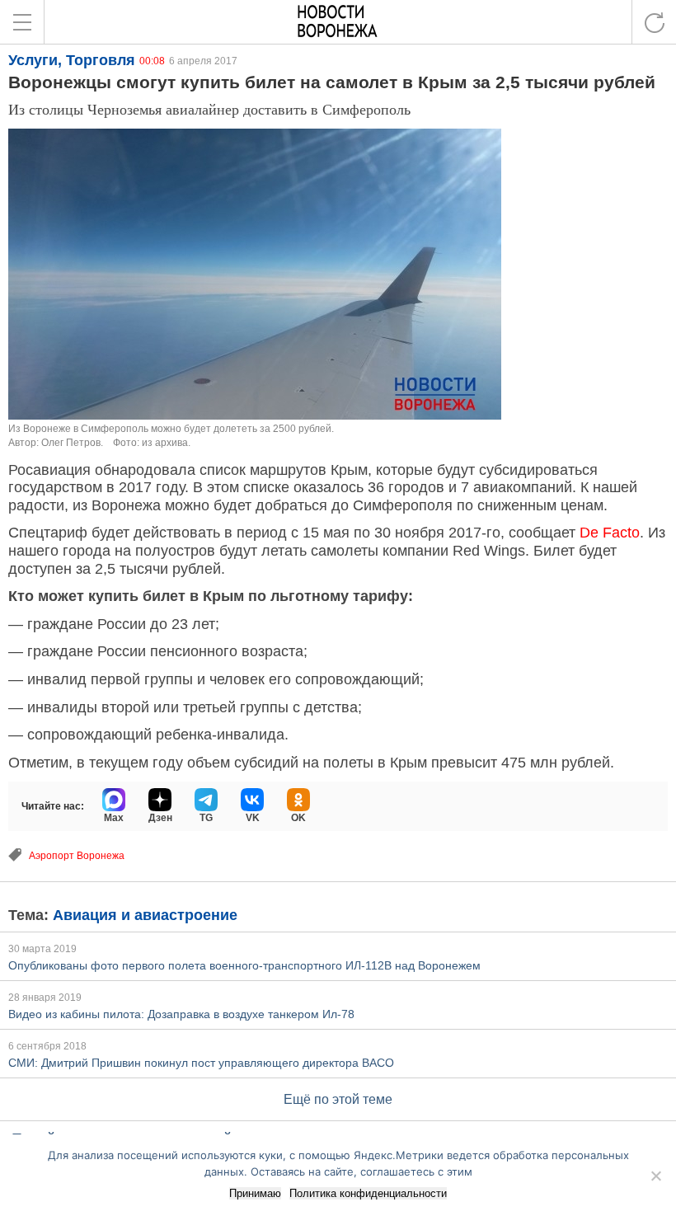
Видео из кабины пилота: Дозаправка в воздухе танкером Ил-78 (181, 1014)
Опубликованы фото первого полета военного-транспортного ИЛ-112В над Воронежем (244, 965)
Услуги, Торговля (71, 60)
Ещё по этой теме (338, 1099)
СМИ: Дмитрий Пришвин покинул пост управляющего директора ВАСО (201, 1062)
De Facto (610, 532)
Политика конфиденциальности (368, 1193)
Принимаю (255, 1193)
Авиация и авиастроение (145, 915)
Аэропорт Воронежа (76, 856)
